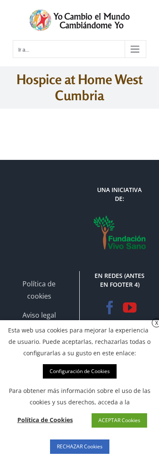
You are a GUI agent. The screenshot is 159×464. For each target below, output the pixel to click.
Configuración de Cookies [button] (80, 371)
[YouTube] (130, 307)
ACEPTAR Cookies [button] (119, 420)
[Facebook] (110, 307)
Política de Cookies (45, 420)
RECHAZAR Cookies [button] (80, 446)
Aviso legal (39, 315)
